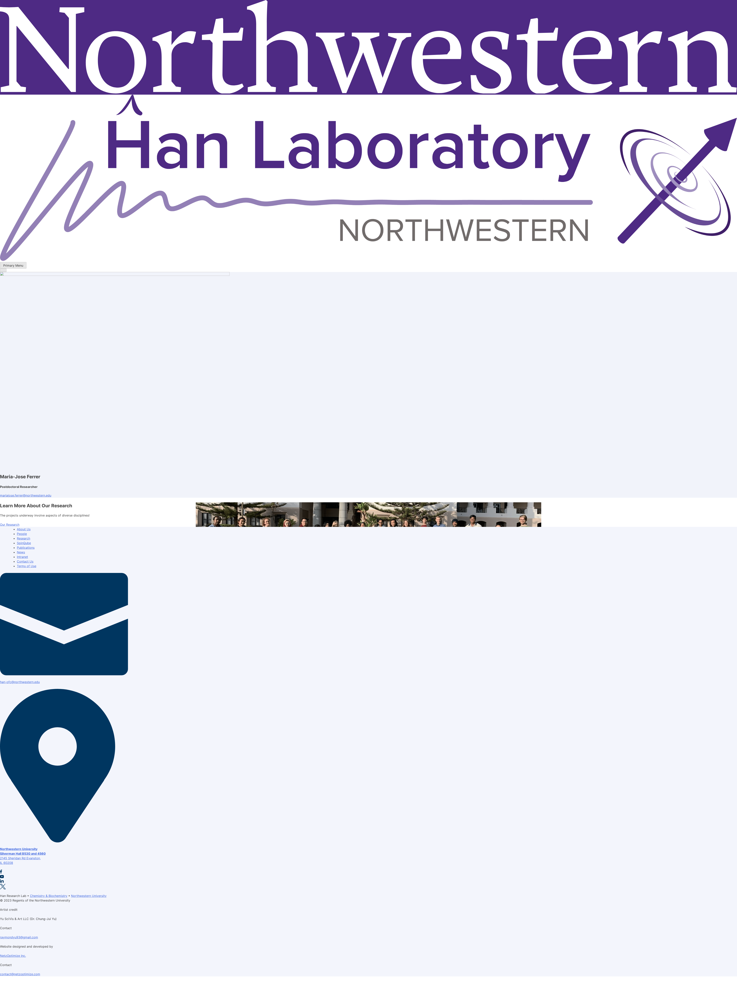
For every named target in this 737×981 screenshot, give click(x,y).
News (21, 552)
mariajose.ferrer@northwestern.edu (25, 495)
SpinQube (24, 543)
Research (23, 538)
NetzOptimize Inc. (13, 956)
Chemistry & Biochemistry (48, 896)
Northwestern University (89, 896)
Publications (26, 548)
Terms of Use (26, 566)
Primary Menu (13, 265)
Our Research (9, 524)
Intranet (22, 557)
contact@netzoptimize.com (20, 974)
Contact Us (25, 561)
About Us (24, 529)
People (22, 534)
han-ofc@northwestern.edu (20, 682)
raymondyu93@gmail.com (19, 937)
